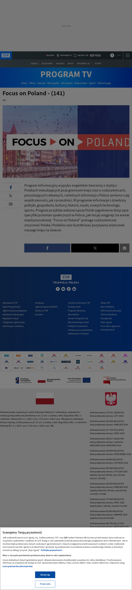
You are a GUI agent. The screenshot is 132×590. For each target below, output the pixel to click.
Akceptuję (45, 574)
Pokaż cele (45, 584)
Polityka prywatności (51, 550)
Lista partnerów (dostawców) (18, 566)
